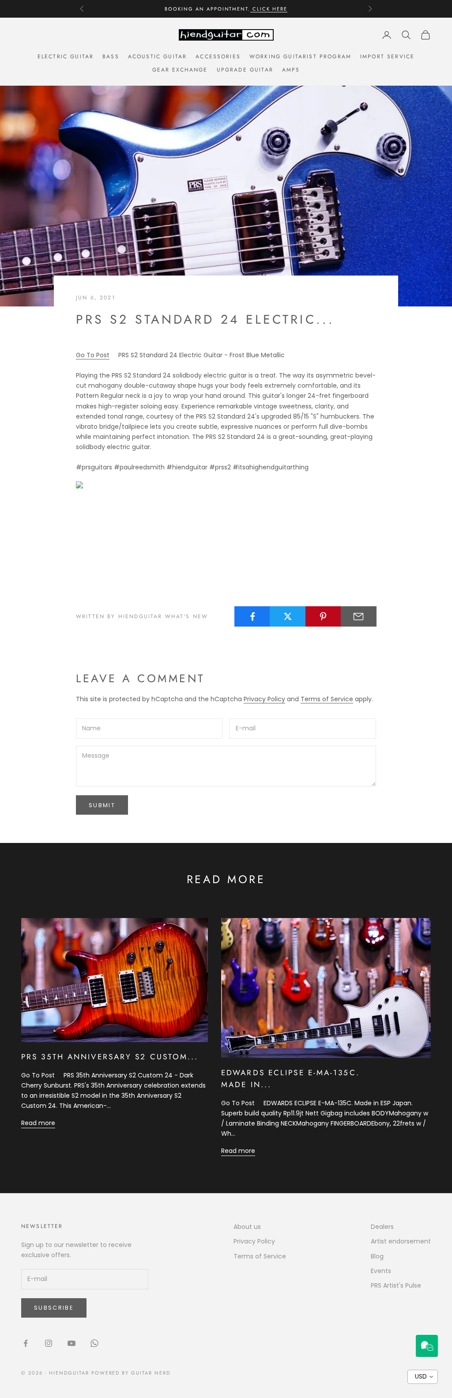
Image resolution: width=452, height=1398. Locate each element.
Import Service (387, 56)
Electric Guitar (66, 56)
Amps (291, 70)
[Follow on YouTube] (71, 1343)
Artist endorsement (401, 1241)
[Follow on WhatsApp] (94, 1343)
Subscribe (54, 1308)
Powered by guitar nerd (131, 1372)
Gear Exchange (180, 70)
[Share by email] (358, 616)
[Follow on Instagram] (48, 1343)
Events (381, 1270)
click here (268, 8)
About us (247, 1226)
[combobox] (422, 1377)
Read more (38, 1122)
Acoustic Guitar (157, 56)
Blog (377, 1256)
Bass (110, 56)
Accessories (218, 56)
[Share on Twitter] (287, 616)
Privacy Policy (264, 699)
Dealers (382, 1226)
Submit (102, 805)
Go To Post (92, 355)
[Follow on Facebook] (25, 1343)
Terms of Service (327, 699)
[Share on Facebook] (252, 616)
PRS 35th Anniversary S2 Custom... (110, 1056)
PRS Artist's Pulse (396, 1285)
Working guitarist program (300, 56)
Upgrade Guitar (245, 70)
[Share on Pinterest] (323, 616)
